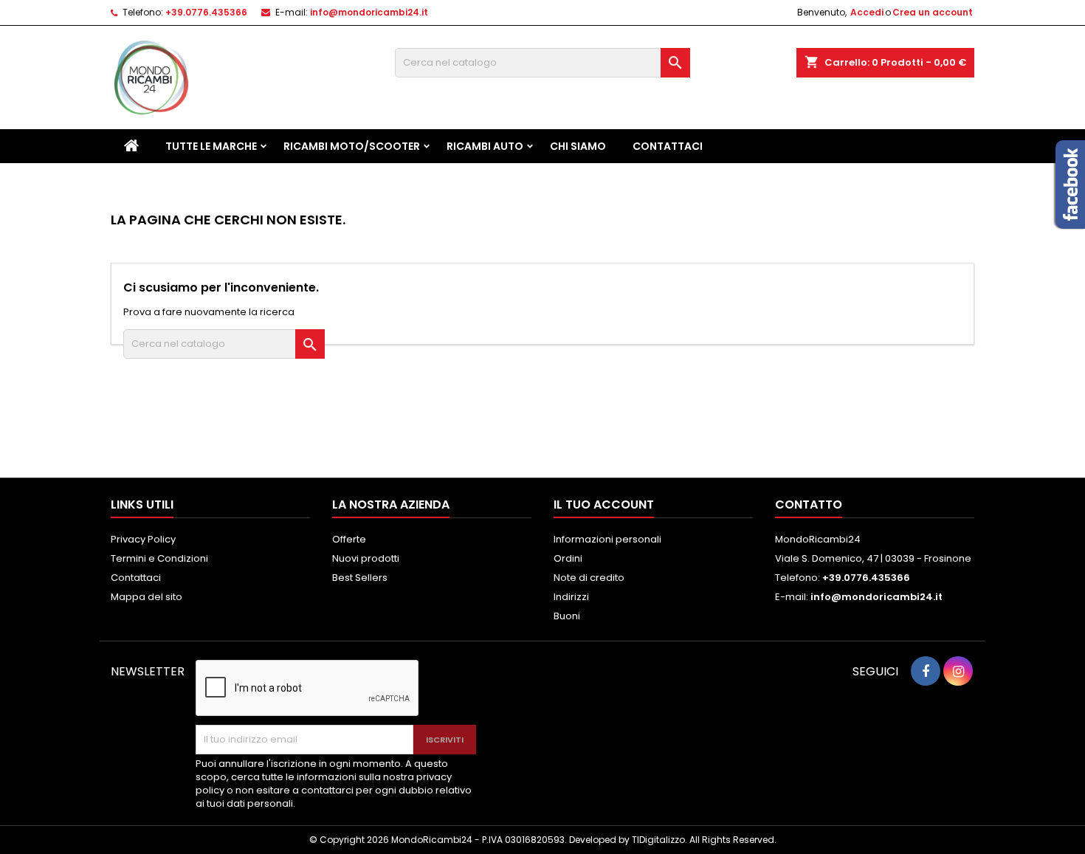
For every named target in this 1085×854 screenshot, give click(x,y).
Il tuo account (604, 504)
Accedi (867, 12)
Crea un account (932, 12)
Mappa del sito (146, 597)
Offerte (349, 539)
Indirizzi (571, 597)
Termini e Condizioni (159, 558)
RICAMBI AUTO (485, 146)
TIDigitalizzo (658, 839)
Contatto (808, 504)
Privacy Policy (143, 539)
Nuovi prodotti (365, 558)
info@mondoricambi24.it (369, 12)
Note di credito (589, 578)
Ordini (568, 558)
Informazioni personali (607, 539)
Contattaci (668, 146)
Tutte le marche (211, 146)
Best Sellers (360, 578)
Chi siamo (578, 146)
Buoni (567, 616)
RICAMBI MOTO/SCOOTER (351, 146)
